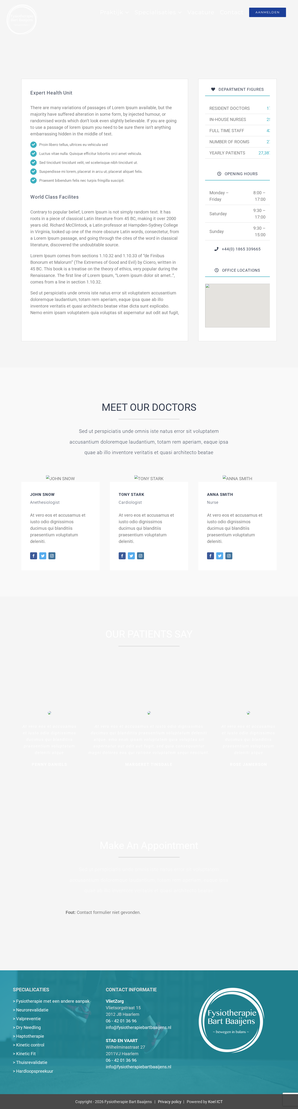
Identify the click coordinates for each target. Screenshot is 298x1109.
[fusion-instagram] (51, 555)
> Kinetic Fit (24, 1053)
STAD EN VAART (122, 1040)
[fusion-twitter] (42, 555)
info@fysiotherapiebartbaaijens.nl (138, 1027)
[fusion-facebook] (33, 555)
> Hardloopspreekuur (33, 1071)
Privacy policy (170, 1101)
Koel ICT (215, 1101)
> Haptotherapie (28, 1036)
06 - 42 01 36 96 (121, 1020)
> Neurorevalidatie (30, 1010)
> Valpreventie (27, 1018)
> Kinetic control (28, 1045)
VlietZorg (115, 1001)
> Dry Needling (27, 1027)
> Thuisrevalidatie (30, 1062)
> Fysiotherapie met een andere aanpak (51, 1001)
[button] (237, 303)
